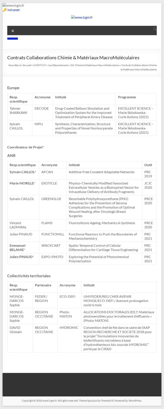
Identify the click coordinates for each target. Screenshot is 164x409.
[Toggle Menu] (12, 39)
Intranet (13, 10)
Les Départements (58, 65)
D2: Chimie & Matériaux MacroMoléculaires (94, 65)
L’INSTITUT (39, 65)
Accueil (27, 65)
